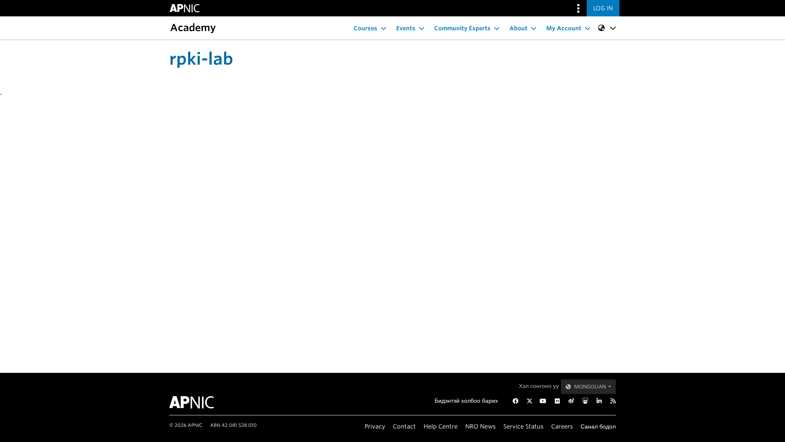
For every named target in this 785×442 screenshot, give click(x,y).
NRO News (480, 426)
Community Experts (462, 28)
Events (405, 28)
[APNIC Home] (201, 402)
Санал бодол (598, 426)
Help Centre (441, 426)
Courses (365, 28)
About (518, 28)
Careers (562, 426)
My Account (563, 28)
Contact (404, 426)
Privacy (375, 426)
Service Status (523, 426)
